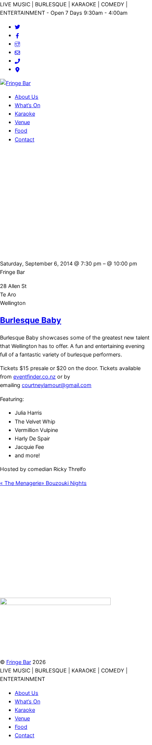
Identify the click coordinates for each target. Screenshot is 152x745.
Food (21, 130)
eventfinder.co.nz (34, 376)
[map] (17, 69)
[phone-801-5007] (17, 60)
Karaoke (25, 113)
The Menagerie (20, 483)
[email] (17, 52)
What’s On (27, 105)
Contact (24, 139)
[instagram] (17, 44)
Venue (22, 122)
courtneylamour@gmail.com (56, 385)
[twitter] (17, 27)
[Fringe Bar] (15, 83)
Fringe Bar (18, 662)
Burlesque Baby (30, 320)
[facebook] (17, 35)
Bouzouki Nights (64, 483)
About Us (26, 97)
